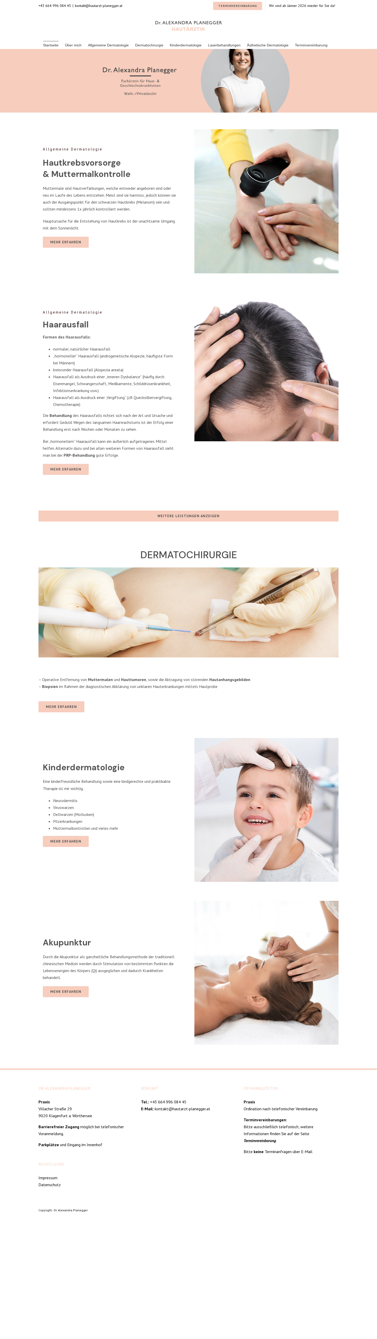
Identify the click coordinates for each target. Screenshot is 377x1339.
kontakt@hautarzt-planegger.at (98, 5)
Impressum (47, 1177)
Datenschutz (49, 1184)
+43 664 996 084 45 (168, 1101)
